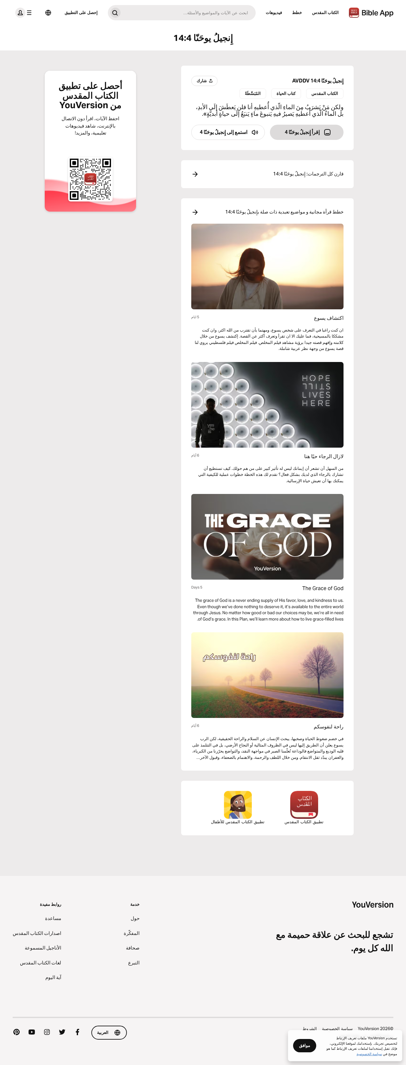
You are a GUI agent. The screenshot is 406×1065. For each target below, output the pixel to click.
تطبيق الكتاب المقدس (304, 821)
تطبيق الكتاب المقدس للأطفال (238, 821)
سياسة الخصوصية (337, 1028)
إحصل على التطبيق (81, 12)
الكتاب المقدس (325, 12)
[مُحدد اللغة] (48, 12)
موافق (304, 1045)
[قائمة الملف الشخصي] (25, 12)
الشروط (310, 1028)
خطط (297, 12)
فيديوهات (274, 12)
